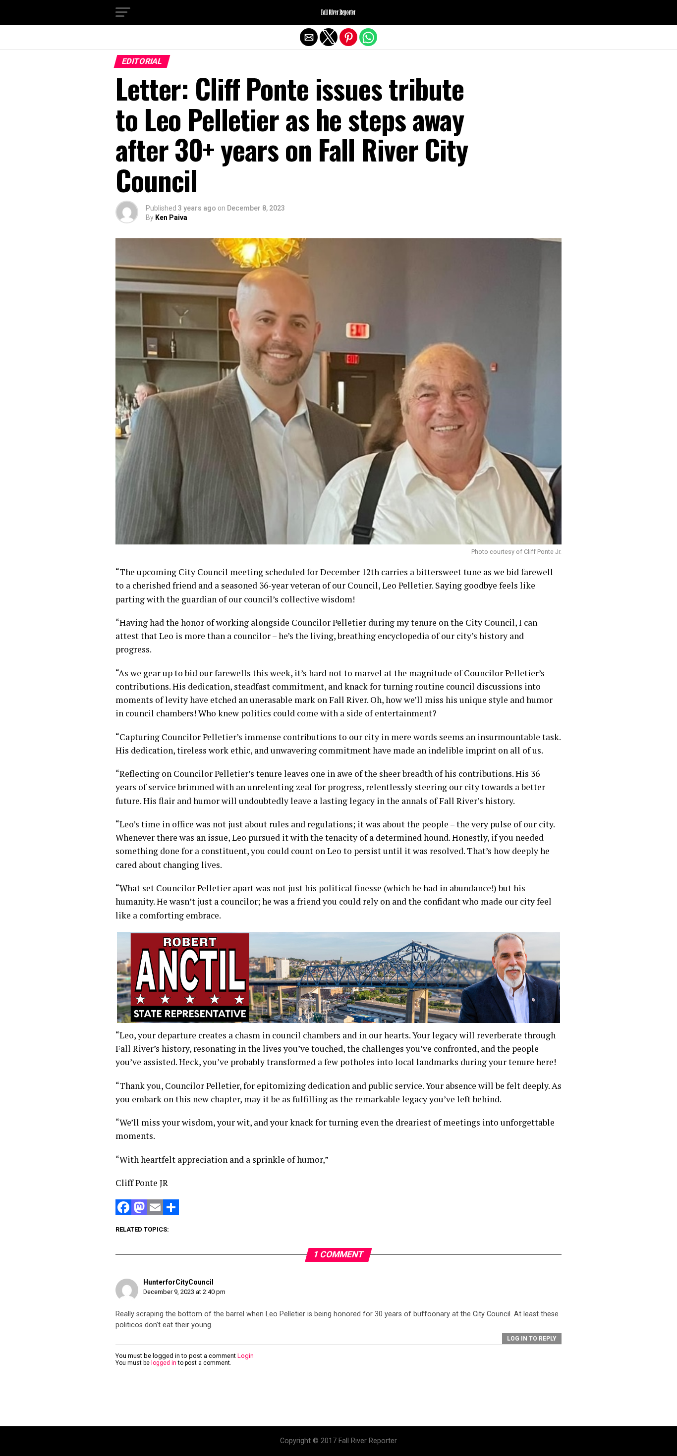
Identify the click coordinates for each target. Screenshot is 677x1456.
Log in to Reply (532, 1338)
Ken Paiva (171, 217)
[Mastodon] (139, 1212)
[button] (122, 12)
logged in (163, 1362)
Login (245, 1355)
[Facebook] (123, 1212)
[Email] (155, 1212)
